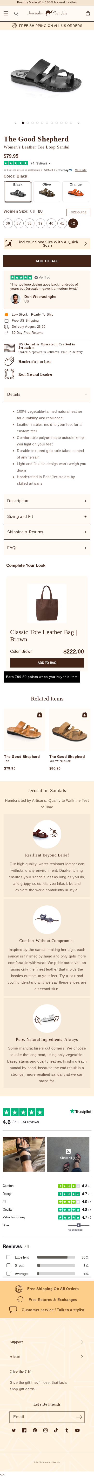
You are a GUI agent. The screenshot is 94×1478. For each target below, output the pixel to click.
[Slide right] (79, 122)
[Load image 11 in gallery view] (71, 123)
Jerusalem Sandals (50, 1462)
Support (16, 1342)
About (15, 1357)
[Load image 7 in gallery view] (52, 123)
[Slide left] (15, 122)
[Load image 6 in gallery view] (47, 123)
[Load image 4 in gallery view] (37, 123)
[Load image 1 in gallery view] (23, 123)
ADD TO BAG (47, 663)
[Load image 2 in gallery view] (27, 123)
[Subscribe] (79, 1417)
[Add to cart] (39, 714)
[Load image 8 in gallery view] (56, 123)
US (32, 211)
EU (40, 211)
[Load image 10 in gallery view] (66, 123)
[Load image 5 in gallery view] (42, 123)
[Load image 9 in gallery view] (61, 123)
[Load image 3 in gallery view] (32, 123)
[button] (6, 13)
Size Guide (78, 212)
